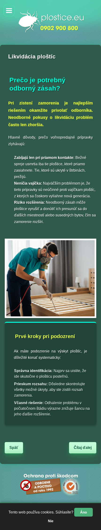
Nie (50, 521)
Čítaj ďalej (83, 448)
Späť (13, 448)
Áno (83, 512)
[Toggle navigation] (9, 10)
